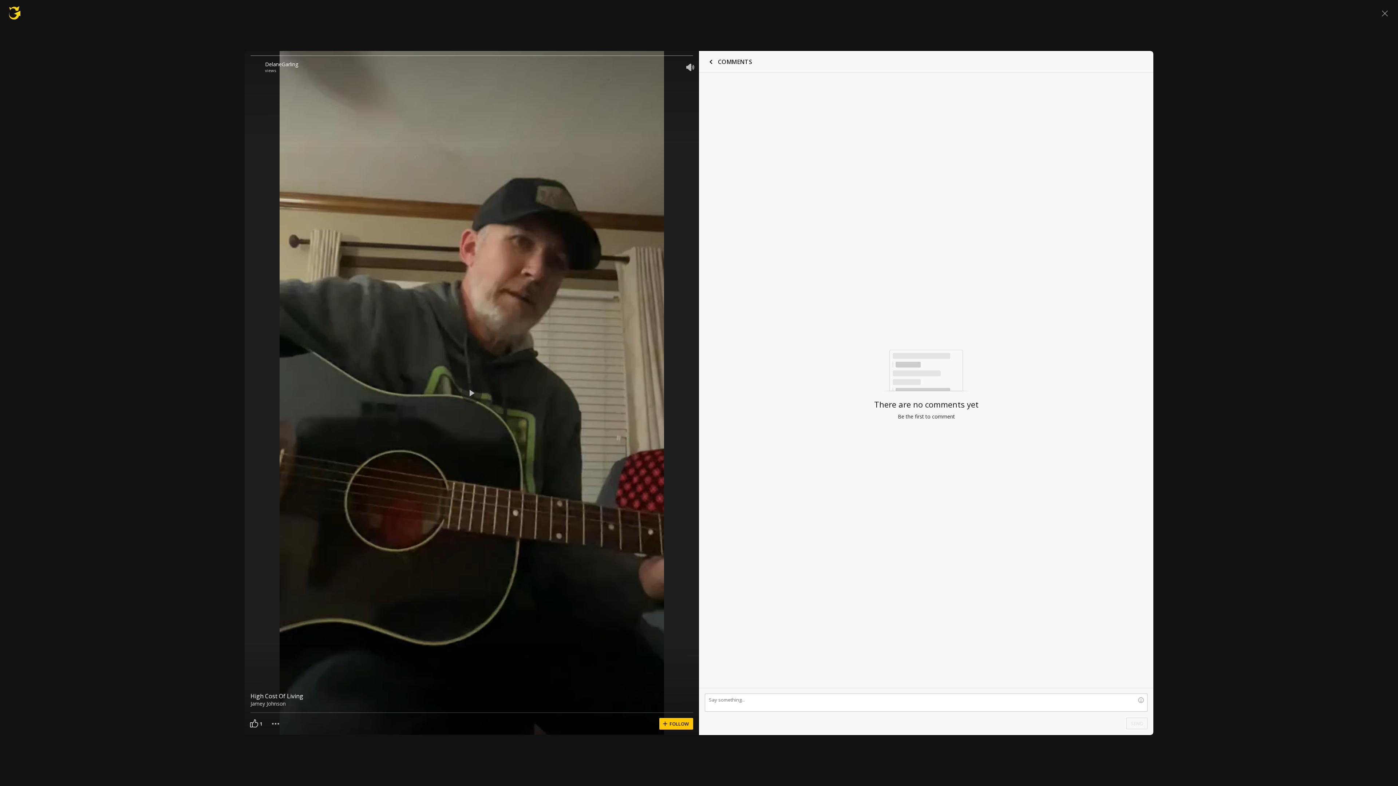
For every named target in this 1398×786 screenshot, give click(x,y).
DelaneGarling (281, 64)
